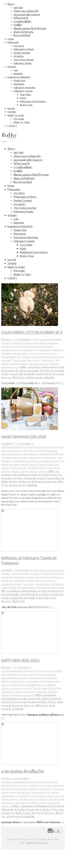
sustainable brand (33, 684)
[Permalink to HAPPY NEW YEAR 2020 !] (29, 652)
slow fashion (23, 356)
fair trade (35, 346)
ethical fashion (22, 346)
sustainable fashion (41, 356)
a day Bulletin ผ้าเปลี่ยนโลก (22, 771)
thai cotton (58, 356)
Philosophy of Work (24, 49)
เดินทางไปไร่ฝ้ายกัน (23, 31)
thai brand (35, 795)
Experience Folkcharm (18, 77)
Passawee (43, 339)
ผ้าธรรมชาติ (11, 370)
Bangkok (18, 73)
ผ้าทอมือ (33, 474)
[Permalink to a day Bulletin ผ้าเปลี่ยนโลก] (29, 764)
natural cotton (20, 353)
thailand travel (8, 587)
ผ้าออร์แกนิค (58, 370)
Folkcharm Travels (23, 90)
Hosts (23, 97)
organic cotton (49, 353)
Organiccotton (8, 356)
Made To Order (15, 115)
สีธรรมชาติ (57, 374)
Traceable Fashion (18, 363)
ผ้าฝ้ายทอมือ (32, 370)
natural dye (35, 353)
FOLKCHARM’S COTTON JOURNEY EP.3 (31, 332)
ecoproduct (52, 342)
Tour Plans (25, 94)
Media (20, 781)
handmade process (11, 349)
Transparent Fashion (39, 363)
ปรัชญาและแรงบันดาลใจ (26, 10)
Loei (16, 70)
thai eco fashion (29, 464)
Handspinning (30, 349)
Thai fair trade (19, 360)
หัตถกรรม (6, 377)
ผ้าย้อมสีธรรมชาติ (29, 594)
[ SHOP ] (12, 125)
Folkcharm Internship (24, 87)
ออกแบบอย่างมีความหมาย (27, 14)
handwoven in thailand (13, 580)
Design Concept (22, 52)
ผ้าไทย (4, 374)
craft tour (15, 573)
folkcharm (12, 447)
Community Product (20, 342)
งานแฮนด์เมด (34, 367)
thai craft (5, 360)
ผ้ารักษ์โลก (45, 370)
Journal (10, 108)
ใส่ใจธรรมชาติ (21, 17)
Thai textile (41, 691)
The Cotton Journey (24, 59)
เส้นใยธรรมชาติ (34, 377)
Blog (51, 339)
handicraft (39, 450)
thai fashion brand (10, 691)
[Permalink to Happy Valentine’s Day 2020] (29, 429)
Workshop (19, 83)
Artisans (11, 66)
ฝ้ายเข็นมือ (29, 374)
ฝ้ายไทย (13, 481)
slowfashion (16, 684)
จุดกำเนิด (18, 7)
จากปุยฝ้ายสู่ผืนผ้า (22, 21)
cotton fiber (38, 342)
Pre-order (19, 118)
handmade (47, 346)
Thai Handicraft (18, 467)
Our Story (19, 45)
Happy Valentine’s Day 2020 (23, 436)
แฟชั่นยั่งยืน (48, 377)
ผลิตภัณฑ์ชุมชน (50, 367)
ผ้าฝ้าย (22, 370)
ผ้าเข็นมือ (45, 809)
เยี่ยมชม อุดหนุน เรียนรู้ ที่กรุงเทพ (30, 28)
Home (10, 38)
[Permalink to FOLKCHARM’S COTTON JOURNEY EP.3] (29, 325)
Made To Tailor (22, 122)
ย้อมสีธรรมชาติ (43, 374)
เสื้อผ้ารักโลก (18, 377)
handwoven (44, 349)
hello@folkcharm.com (36, 842)
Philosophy (13, 42)
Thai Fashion (33, 360)
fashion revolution (31, 573)
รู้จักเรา (11, 4)
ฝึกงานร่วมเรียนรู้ (22, 35)
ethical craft (7, 346)
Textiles (11, 111)
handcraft (47, 573)
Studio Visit (19, 80)
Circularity (19, 56)
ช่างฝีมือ (18, 24)
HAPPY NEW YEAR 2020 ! (20, 660)
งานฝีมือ (22, 367)
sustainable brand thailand (24, 460)
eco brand (49, 670)
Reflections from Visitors (33, 101)
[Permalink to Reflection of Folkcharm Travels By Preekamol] (29, 550)
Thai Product (47, 360)
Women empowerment (33, 471)
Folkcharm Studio (22, 63)
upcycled (15, 471)
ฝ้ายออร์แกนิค (16, 374)
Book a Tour (26, 104)
